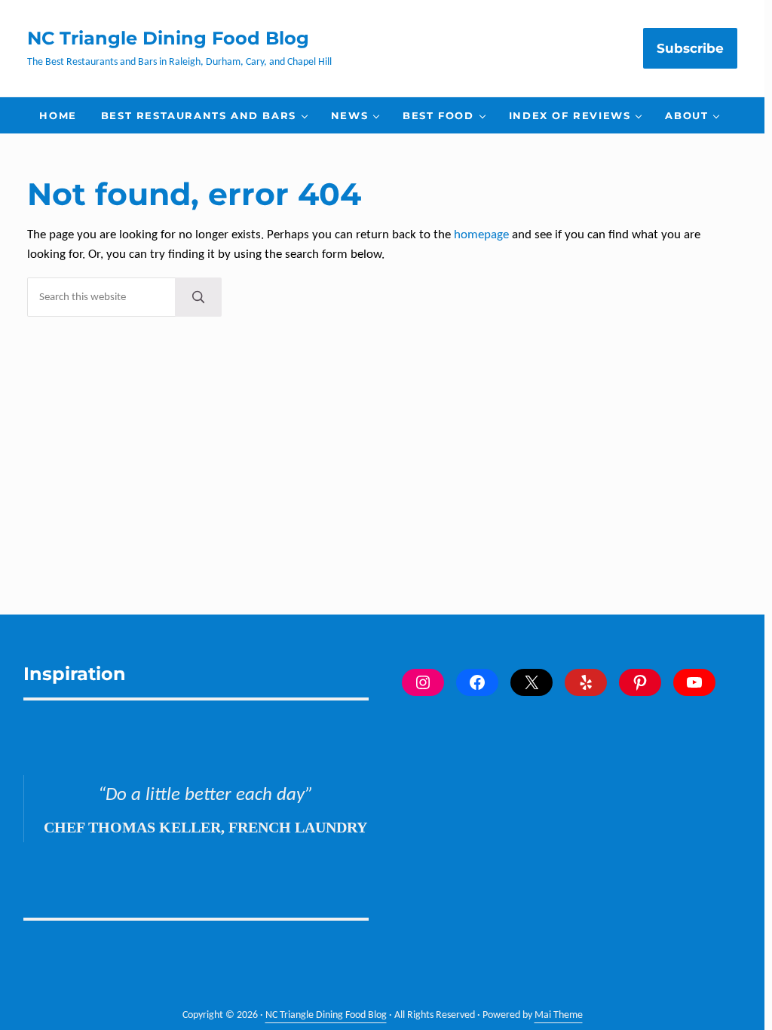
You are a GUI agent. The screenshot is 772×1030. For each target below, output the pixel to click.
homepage (481, 235)
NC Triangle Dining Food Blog (168, 38)
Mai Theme (559, 1015)
